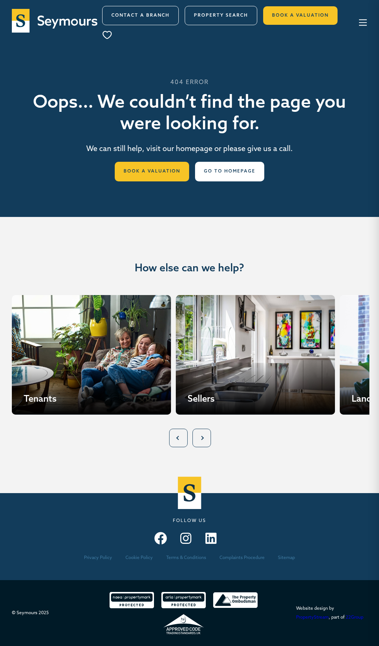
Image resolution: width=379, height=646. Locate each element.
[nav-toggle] (361, 22)
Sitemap (286, 558)
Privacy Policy (98, 558)
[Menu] (109, 36)
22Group (354, 617)
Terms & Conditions (186, 558)
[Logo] (54, 21)
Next (201, 438)
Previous (178, 438)
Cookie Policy (139, 558)
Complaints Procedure (242, 558)
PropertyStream (312, 617)
